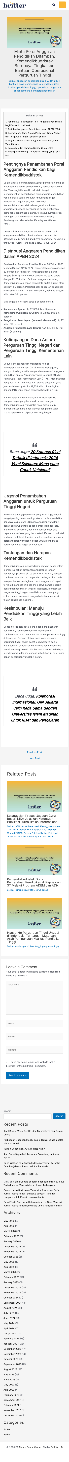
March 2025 (10, 1272)
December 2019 (12, 1415)
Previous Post (34, 752)
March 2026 (10, 1231)
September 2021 (12, 1400)
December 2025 (12, 1246)
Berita (12, 81)
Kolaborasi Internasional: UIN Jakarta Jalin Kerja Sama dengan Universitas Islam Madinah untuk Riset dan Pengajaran (35, 708)
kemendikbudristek (49, 84)
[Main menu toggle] (62, 4)
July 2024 (9, 1313)
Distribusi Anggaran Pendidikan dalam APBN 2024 (32, 129)
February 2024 (11, 1338)
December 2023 (12, 1349)
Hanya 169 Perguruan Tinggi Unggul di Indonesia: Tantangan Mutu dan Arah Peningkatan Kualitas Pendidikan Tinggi (34, 937)
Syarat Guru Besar (44, 836)
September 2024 (13, 1302)
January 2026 (11, 1241)
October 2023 (11, 1359)
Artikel (7, 1429)
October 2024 (11, 1297)
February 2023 (11, 1395)
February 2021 (11, 1405)
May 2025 (9, 1262)
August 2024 (10, 1308)
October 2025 (11, 1256)
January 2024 (11, 1343)
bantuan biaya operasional (23, 84)
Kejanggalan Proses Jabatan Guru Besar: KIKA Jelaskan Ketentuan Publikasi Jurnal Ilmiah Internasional (32, 818)
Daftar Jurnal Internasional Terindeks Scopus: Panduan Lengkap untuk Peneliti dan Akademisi (32, 1193)
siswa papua (42, 890)
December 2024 (12, 1287)
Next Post (34, 758)
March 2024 (10, 1333)
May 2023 (9, 1384)
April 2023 (9, 1389)
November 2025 (12, 1251)
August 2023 (10, 1369)
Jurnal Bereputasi (30, 826)
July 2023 (9, 1374)
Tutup (39, 115)
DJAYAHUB (57, 1447)
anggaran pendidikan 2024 (31, 81)
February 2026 (11, 1236)
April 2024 (9, 1328)
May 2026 (9, 1221)
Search (7, 1111)
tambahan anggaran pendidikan (38, 90)
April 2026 (9, 1226)
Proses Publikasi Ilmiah (35, 833)
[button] (53, 5)
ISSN (17, 826)
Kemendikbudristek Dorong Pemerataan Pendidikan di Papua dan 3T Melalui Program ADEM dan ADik (34, 882)
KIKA (42, 829)
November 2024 (12, 1292)
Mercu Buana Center (30, 1447)
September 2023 (12, 1364)
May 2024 (9, 1323)
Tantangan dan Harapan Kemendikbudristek (29, 148)
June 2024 (9, 1318)
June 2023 (9, 1379)
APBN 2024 (53, 81)
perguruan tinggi (50, 946)
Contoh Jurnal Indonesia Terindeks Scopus (27, 1190)
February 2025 (11, 1277)
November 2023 (12, 1354)
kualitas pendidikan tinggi (21, 87)
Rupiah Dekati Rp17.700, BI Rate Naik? (24, 1148)
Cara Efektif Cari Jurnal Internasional (23, 1202)
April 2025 (9, 1267)
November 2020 (12, 1410)
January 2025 (11, 1282)
